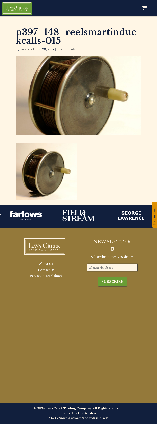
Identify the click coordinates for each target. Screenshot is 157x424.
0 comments (66, 49)
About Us (46, 264)
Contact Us (46, 270)
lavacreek (27, 49)
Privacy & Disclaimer (46, 276)
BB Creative (87, 413)
